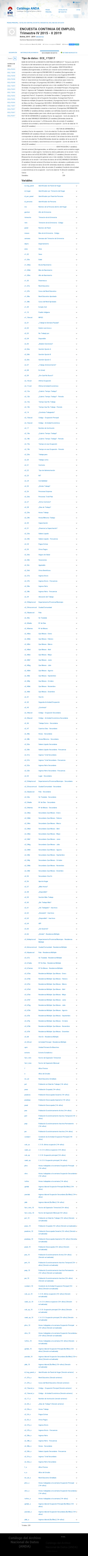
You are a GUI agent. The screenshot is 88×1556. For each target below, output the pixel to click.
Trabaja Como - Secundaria (48, 723)
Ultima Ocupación (45, 381)
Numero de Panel (45, 228)
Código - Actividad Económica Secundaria (53, 718)
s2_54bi (27, 855)
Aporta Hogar (43, 881)
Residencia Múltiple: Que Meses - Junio (52, 1000)
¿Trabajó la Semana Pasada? (49, 323)
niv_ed (26, 1079)
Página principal (12, 23)
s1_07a (27, 286)
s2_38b (27, 592)
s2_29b (27, 518)
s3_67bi (27, 1016)
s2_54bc (27, 823)
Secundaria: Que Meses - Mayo (49, 834)
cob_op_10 (28, 1310)
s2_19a (27, 444)
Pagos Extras (43, 544)
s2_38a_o (27, 1435)
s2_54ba (27, 813)
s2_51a (27, 755)
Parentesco (43, 281)
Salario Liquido (44, 534)
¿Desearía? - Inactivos (46, 913)
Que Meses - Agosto (46, 671)
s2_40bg (27, 665)
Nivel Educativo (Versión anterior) (50, 1378)
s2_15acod (28, 418)
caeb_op (27, 1160)
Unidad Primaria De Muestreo (49, 1047)
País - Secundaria (45, 792)
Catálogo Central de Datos (29, 23)
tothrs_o (27, 1499)
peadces (27, 1095)
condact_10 (28, 1286)
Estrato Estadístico (45, 1053)
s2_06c (27, 360)
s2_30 (26, 523)
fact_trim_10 (29, 1208)
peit (25, 1116)
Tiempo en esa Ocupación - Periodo (51, 449)
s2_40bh (27, 671)
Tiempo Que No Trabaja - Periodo (50, 407)
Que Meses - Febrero (46, 639)
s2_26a (27, 497)
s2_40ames (28, 628)
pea (25, 1111)
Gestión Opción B (45, 354)
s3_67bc (27, 984)
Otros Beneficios (45, 570)
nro (25, 207)
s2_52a (27, 765)
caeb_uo (27, 1150)
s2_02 (26, 328)
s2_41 (26, 697)
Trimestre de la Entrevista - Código (51, 223)
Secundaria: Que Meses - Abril (49, 829)
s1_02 (26, 254)
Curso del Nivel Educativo (47, 291)
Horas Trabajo (44, 513)
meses (26, 233)
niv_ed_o (27, 1478)
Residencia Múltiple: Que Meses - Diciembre (54, 1032)
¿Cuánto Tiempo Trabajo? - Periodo (51, 397)
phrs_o (26, 1483)
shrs (26, 1174)
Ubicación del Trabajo (46, 597)
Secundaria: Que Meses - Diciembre (51, 871)
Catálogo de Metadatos (62, 11)
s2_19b (27, 449)
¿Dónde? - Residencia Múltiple (49, 934)
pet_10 (26, 1218)
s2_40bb (27, 639)
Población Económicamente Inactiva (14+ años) (56, 1132)
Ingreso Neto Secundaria (47, 765)
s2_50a (27, 744)
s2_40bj (27, 681)
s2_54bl (27, 871)
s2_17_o (27, 1399)
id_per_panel (28, 196)
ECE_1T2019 (11, 86)
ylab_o (26, 1520)
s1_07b (27, 291)
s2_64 (26, 923)
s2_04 (26, 339)
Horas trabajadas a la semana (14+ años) (53, 1181)
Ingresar (77, 2)
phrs (26, 1166)
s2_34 (26, 544)
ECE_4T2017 (11, 116)
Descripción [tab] (13, 52)
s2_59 (26, 897)
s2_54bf (27, 839)
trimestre (27, 217)
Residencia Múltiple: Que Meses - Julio (52, 1005)
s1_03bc (27, 275)
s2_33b (27, 539)
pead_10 (27, 1247)
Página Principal (49, 11)
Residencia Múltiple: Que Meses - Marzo (53, 984)
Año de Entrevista (45, 212)
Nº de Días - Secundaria (47, 802)
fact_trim (27, 1058)
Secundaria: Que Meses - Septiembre (52, 855)
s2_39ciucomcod (30, 607)
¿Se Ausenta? (43, 929)
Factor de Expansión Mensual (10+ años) (53, 1213)
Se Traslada (43, 618)
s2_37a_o (27, 1425)
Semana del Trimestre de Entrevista (51, 238)
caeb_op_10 (28, 1317)
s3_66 (26, 934)
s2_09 (26, 375)
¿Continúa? (42, 707)
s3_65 (26, 929)
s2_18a (27, 433)
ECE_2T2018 (11, 76)
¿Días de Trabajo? (45, 507)
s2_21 (26, 465)
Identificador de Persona (47, 202)
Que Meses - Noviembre (47, 686)
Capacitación (43, 523)
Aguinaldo (42, 565)
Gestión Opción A (45, 349)
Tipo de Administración (47, 470)
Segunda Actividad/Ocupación (49, 702)
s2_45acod (28, 718)
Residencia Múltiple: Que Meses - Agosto (53, 1010)
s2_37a (27, 576)
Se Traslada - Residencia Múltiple (50, 958)
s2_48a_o (27, 1446)
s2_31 (26, 528)
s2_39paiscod (29, 613)
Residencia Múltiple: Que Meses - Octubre (53, 1021)
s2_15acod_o (29, 1388)
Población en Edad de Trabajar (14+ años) (53, 1084)
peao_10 (27, 1226)
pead (26, 1105)
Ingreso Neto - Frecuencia (48, 592)
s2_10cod (27, 381)
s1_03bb (27, 270)
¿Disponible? (43, 892)
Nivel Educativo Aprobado (48, 296)
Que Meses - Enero (45, 634)
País (40, 613)
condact (27, 1137)
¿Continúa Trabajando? (47, 412)
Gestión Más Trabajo (46, 897)
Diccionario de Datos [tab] (49, 53)
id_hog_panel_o (30, 1372)
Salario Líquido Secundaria (48, 744)
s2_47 (26, 729)
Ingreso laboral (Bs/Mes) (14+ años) (51, 1202)
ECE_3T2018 (11, 79)
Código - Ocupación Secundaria (50, 713)
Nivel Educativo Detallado (47, 1079)
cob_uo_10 (28, 1294)
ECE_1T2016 (11, 92)
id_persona (28, 202)
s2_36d (27, 570)
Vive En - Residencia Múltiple (48, 1037)
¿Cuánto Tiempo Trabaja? (48, 433)
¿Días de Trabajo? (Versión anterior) (51, 1404)
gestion (27, 212)
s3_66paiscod (29, 952)
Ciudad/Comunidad (45, 607)
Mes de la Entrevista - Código (49, 233)
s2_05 (26, 344)
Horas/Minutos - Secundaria (48, 739)
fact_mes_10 (29, 1213)
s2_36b (27, 560)
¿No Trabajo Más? (45, 902)
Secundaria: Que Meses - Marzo (50, 823)
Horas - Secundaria (45, 734)
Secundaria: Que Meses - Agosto (50, 850)
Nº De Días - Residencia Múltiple (50, 963)
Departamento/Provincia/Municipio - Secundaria (55, 781)
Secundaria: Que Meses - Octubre (50, 860)
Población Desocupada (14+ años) (51, 1105)
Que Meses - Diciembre (47, 692)
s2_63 (26, 918)
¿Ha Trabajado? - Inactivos (48, 908)
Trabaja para (43, 454)
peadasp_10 (28, 1239)
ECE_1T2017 (11, 106)
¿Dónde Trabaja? (44, 486)
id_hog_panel (29, 186)
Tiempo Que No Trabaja (47, 402)
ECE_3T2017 (11, 112)
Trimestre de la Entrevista (48, 217)
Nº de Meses (43, 628)
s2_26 (26, 491)
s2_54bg (27, 844)
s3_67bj (27, 1021)
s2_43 (26, 707)
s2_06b (27, 354)
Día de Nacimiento (45, 265)
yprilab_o (27, 1504)
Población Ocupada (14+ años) (49, 1089)
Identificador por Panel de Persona (51, 196)
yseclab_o (28, 1512)
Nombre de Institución (46, 428)
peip (25, 1124)
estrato (27, 1053)
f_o (25, 1467)
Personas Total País (46, 497)
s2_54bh (27, 850)
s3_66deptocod (30, 939)
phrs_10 (27, 1325)
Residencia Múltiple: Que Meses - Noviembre (54, 1026)
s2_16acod (28, 423)
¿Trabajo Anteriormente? (47, 365)
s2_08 (26, 370)
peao (26, 1089)
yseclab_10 (28, 1357)
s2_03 (26, 333)
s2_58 (26, 892)
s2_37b (27, 581)
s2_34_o (27, 1414)
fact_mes (27, 1063)
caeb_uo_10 (28, 1302)
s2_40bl (27, 692)
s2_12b (27, 397)
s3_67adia (28, 963)
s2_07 (26, 365)
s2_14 (26, 412)
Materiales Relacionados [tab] (29, 52)
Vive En (41, 697)
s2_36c (27, 565)
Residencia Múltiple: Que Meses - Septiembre (54, 1016)
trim (25, 223)
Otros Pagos (43, 549)
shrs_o (26, 1491)
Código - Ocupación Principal (49, 418)
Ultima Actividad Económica (48, 386)
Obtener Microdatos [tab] (69, 52)
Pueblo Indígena (44, 312)
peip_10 (27, 1270)
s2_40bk (27, 686)
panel (26, 228)
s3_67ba (27, 974)
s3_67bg (27, 1005)
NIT (40, 476)
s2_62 (26, 913)
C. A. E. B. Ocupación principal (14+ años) (53, 1160)
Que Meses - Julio (45, 665)
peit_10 (27, 1263)
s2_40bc (27, 644)
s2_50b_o (27, 1451)
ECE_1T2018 (11, 72)
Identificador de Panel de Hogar (50, 186)
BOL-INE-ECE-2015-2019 (56, 23)
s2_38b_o (27, 1441)
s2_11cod (27, 386)
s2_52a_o (27, 1462)
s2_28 (26, 507)
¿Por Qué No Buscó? (46, 375)
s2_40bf (27, 660)
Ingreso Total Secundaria (47, 755)
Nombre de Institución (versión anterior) (53, 1399)
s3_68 (26, 1037)
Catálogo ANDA (28, 8)
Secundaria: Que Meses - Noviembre (51, 866)
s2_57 (26, 887)
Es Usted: (42, 370)
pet (25, 1084)
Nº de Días (42, 623)
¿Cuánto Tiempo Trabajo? (48, 391)
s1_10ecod (28, 317)
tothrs (26, 1181)
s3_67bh (27, 1010)
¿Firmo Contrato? (45, 502)
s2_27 (26, 502)
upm (26, 1047)
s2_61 (26, 908)
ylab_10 (27, 1364)
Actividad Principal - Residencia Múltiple (52, 1042)
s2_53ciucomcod (30, 787)
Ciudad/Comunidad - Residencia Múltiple (53, 947)
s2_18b (27, 439)
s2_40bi (27, 676)
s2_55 (26, 876)
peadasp (27, 1100)
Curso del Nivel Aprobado (47, 302)
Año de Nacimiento (45, 275)
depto (26, 244)
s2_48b (27, 739)
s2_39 (26, 597)
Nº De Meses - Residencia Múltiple (51, 968)
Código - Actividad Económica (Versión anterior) (56, 1393)
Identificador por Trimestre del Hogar (52, 191)
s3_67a (27, 958)
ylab (25, 1202)
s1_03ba (27, 265)
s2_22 (26, 470)
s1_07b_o (27, 1383)
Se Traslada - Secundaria (47, 797)
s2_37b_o (27, 1430)
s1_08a (27, 296)
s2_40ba (27, 634)
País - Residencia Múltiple (47, 952)
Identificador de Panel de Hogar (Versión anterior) (56, 1372)
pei (25, 1132)
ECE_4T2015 (11, 69)
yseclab (27, 1195)
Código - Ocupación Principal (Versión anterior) (55, 1388)
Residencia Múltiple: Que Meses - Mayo (52, 995)
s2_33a (27, 534)
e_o (25, 1472)
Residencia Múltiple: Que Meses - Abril (52, 989)
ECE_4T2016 (11, 102)
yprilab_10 (28, 1349)
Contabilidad (43, 481)
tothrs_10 (28, 1341)
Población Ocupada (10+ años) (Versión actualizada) (57, 1226)
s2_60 (26, 902)
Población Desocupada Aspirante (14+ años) (54, 1100)
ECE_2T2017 (11, 109)
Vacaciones (43, 560)
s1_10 (26, 312)
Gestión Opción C (45, 360)
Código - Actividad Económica (49, 423)
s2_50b (27, 750)
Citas (78, 10)
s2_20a (27, 454)
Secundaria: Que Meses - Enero (50, 813)
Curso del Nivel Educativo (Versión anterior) (54, 1383)
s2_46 (26, 723)
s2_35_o (27, 1420)
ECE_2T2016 (11, 96)
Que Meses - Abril (45, 650)
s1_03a (27, 260)
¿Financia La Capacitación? (48, 528)
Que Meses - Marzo (45, 644)
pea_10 (27, 1255)
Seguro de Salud (44, 555)
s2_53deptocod (30, 781)
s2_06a (27, 349)
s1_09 (26, 307)
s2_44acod (28, 713)
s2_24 (26, 481)
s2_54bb (27, 818)
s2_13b (27, 407)
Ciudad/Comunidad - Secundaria (50, 787)
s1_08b (27, 302)
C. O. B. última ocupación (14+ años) (51, 1145)
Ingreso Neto (43, 586)
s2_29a (27, 513)
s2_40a (27, 618)
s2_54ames (28, 808)
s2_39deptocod (30, 602)
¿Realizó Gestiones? (46, 344)
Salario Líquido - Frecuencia (48, 539)
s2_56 (26, 881)
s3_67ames (28, 968)
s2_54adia (28, 802)
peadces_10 (28, 1231)
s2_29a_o (27, 1409)
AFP (40, 923)
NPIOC (41, 317)
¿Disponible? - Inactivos (47, 918)
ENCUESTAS (44, 23)
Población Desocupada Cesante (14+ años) (54, 1095)
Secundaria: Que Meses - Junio (49, 839)
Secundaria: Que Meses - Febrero (50, 818)
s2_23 (26, 476)
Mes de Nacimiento (45, 270)
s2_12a (27, 391)
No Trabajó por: (44, 333)
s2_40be (27, 655)
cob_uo (27, 1145)
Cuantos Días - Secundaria (48, 729)
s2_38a (27, 586)
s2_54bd (27, 829)
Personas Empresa (45, 491)
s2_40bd (27, 650)
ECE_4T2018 (11, 82)
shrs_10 (27, 1333)
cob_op (27, 1155)
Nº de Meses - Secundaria (48, 808)
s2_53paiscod (29, 792)
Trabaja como (43, 460)
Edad (40, 260)
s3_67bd (27, 989)
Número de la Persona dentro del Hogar (53, 207)
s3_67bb (27, 979)
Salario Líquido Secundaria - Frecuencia (52, 750)
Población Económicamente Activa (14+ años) (55, 1111)
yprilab (26, 1187)
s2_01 (26, 323)
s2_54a (27, 797)
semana (27, 238)
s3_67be (27, 995)
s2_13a (27, 402)
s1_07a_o (27, 1378)
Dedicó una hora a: (45, 328)
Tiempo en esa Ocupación (48, 444)
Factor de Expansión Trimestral (50, 1058)
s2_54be (27, 834)
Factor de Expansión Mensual (49, 1063)
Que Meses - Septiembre (47, 676)
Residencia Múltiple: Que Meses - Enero (52, 974)
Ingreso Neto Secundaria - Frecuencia (52, 771)
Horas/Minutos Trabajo (47, 518)
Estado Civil (43, 307)
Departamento (44, 244)
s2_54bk (27, 866)
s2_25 (26, 486)
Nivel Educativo (44, 286)
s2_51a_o (27, 1457)
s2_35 (26, 549)
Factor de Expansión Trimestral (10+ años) (54, 1208)
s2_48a (27, 734)
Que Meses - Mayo (45, 655)
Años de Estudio (44, 1074)
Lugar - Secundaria (45, 776)
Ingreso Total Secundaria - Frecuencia (52, 760)
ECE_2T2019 (11, 89)
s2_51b (27, 760)
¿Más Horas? (43, 887)
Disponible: (42, 339)
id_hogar (27, 191)
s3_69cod (27, 1042)
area (26, 249)
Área (40, 249)
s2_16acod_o (29, 1393)
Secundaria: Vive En (45, 876)
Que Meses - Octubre (46, 681)
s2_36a (27, 555)
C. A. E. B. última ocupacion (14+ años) (52, 1150)
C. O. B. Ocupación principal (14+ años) (52, 1155)
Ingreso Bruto (43, 576)
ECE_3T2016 (11, 99)
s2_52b (27, 771)
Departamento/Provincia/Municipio (51, 602)
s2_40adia (28, 623)
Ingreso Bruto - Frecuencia (48, 581)
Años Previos (43, 1068)
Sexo (40, 254)
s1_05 (26, 281)
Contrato (42, 465)
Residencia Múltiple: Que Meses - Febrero (53, 979)
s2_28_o (27, 1404)
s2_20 (26, 460)
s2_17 (26, 428)
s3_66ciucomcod (30, 947)
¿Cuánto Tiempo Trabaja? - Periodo (51, 439)
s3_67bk (27, 1026)
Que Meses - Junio (45, 660)
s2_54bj (27, 860)
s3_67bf (27, 1000)
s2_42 (26, 702)
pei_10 (26, 1278)
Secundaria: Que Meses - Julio (49, 844)
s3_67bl (27, 1032)
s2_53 (26, 776)
